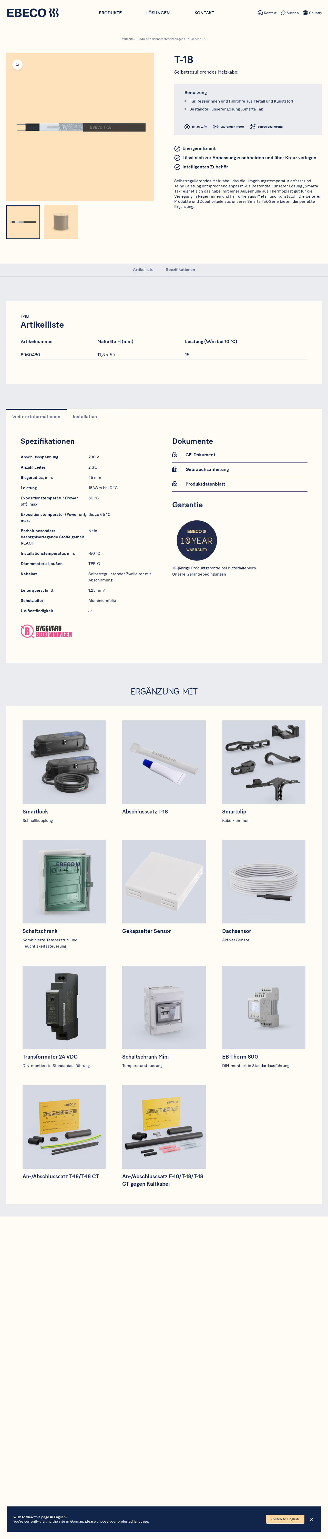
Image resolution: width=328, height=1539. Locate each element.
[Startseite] (32, 13)
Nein (92, 530)
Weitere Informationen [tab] (36, 416)
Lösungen (158, 12)
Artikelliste (143, 269)
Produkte (110, 12)
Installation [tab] (85, 416)
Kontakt (204, 12)
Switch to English (285, 1519)
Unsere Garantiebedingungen (199, 574)
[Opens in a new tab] (88, 631)
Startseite (127, 39)
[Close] (312, 1519)
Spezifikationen (180, 269)
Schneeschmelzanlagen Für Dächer (175, 39)
